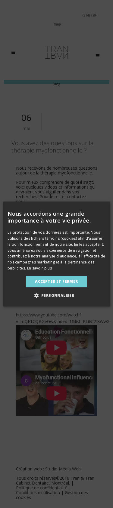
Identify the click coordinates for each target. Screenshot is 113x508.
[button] (56, 295)
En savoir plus (39, 268)
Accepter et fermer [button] (56, 281)
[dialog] (56, 254)
